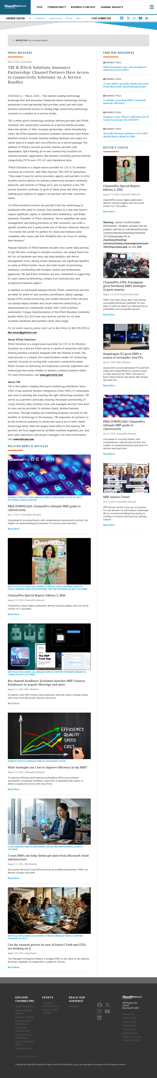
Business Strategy (83, 7)
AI (30, 18)
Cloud (30, 497)
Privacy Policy (129, 1025)
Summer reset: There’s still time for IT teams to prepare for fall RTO (126, 118)
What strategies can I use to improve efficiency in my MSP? (47, 767)
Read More (13, 528)
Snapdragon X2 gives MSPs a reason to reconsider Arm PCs (123, 355)
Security (77, 497)
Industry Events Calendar (50, 1011)
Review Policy (130, 1017)
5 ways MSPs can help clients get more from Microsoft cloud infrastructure (48, 857)
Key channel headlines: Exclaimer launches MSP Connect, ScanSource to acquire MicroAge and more (46, 682)
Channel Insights (112, 7)
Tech (39, 7)
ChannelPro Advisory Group (23, 1029)
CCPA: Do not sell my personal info (132, 1038)
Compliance (40, 18)
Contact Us (128, 1013)
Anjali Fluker (30, 953)
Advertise (74, 1006)
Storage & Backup (28, 500)
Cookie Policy (129, 1029)
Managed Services (43, 497)
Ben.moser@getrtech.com (22, 332)
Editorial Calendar (24, 1017)
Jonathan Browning (129, 294)
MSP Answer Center (63, 497)
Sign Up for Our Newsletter (23, 1036)
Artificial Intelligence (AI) (21, 586)
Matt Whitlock (31, 689)
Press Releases (20, 52)
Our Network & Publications (23, 1022)
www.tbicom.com (23, 439)
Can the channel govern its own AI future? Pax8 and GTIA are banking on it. (47, 946)
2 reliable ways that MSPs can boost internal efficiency (124, 101)
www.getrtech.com (51, 375)
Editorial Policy (130, 1033)
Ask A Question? (23, 1048)
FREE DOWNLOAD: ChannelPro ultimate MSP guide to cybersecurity (44, 508)
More (78, 18)
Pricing (69, 18)
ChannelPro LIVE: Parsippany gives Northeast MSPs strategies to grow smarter (124, 285)
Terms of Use (129, 1021)
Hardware (67, 586)
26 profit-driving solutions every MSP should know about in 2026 (125, 135)
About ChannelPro (24, 1006)
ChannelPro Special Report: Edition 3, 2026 (36, 595)
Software (13, 500)
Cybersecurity (57, 7)
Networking (41, 589)
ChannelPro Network (31, 514)
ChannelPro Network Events (50, 1004)
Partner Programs (57, 589)
